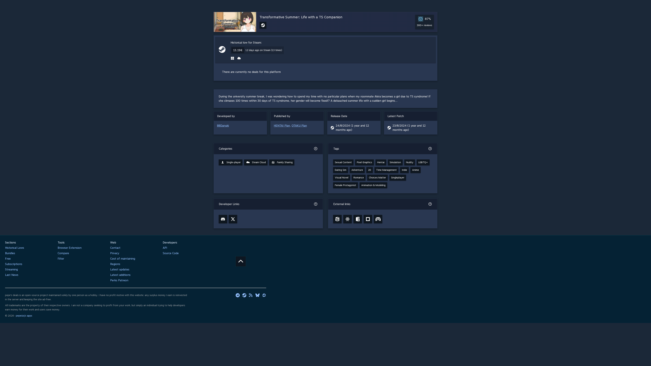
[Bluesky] (257, 295)
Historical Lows (14, 247)
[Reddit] (264, 295)
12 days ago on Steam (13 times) (263, 50)
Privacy (114, 253)
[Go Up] (240, 261)
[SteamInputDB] (378, 219)
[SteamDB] (337, 219)
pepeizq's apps (24, 315)
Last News (11, 275)
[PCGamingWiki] (357, 219)
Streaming (11, 269)
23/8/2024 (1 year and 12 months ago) (409, 127)
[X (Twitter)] (233, 219)
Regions (115, 264)
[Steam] (244, 295)
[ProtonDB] (347, 219)
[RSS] (251, 295)
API (165, 247)
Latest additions (120, 275)
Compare (63, 253)
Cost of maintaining (122, 258)
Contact (115, 247)
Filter (61, 258)
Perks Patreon (119, 280)
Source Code (171, 253)
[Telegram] (238, 295)
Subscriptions (13, 264)
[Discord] (223, 219)
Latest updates (119, 269)
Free (8, 258)
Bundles (10, 253)
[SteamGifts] (368, 219)
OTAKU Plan (299, 125)
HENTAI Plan (282, 125)
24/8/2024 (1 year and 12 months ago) (352, 127)
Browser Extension (70, 247)
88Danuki (223, 125)
